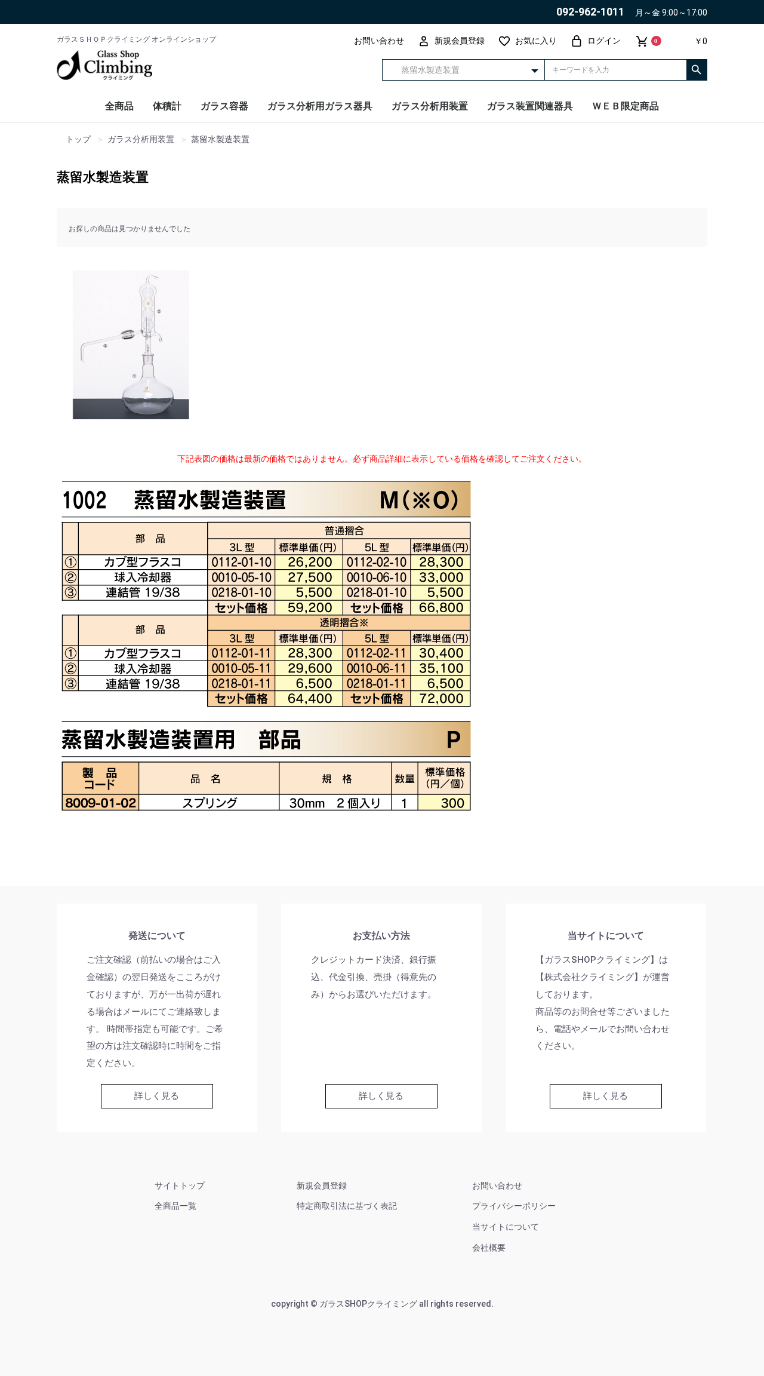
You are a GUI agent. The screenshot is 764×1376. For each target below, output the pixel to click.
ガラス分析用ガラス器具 (319, 106)
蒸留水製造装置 (103, 177)
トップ (78, 139)
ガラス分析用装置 (430, 106)
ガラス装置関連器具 (530, 106)
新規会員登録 (322, 1185)
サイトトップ (180, 1185)
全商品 (119, 106)
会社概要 (489, 1247)
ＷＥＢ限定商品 (625, 106)
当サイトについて (505, 1226)
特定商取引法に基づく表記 (347, 1206)
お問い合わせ (497, 1185)
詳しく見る (156, 1096)
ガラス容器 (224, 106)
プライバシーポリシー (514, 1206)
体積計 (167, 106)
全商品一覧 (175, 1206)
